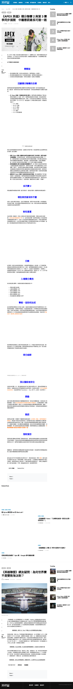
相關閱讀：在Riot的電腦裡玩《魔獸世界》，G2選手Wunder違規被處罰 (27, 660)
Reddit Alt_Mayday (28, 146)
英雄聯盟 (9, 509)
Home (3, 9)
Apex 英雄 (8, 9)
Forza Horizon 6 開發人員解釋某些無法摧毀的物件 (64, 14)
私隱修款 (37, 685)
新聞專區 (9, 12)
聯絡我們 (42, 685)
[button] (66, 2)
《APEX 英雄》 (11, 468)
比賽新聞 (6, 509)
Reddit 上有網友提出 (35, 619)
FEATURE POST (11, 665)
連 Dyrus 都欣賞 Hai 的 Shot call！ (13, 512)
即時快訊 (20, 665)
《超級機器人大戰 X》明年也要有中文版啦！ (52, 548)
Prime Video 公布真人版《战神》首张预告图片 (63, 40)
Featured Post (20, 468)
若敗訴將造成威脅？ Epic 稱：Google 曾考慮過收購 (18, 555)
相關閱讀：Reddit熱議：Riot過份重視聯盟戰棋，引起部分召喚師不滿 (27, 646)
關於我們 (31, 685)
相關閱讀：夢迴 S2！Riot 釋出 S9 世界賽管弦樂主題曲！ (27, 630)
